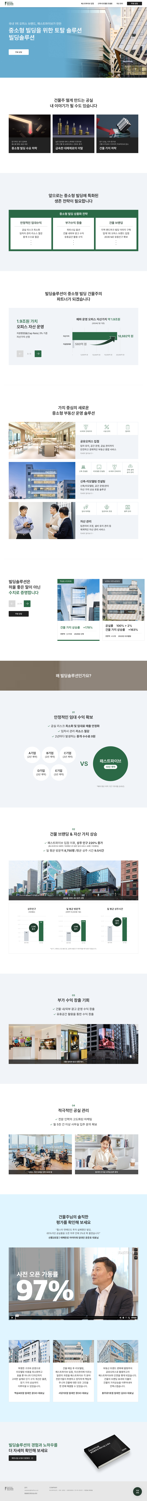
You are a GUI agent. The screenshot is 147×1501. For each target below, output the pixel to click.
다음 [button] (38, 353)
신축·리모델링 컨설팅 (105, 3)
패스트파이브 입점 (87, 3)
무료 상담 (134, 3)
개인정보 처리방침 (88, 1490)
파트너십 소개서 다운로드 (21, 1458)
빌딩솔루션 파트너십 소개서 (30, 1493)
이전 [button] (20, 353)
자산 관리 (119, 3)
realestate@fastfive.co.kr (31, 1490)
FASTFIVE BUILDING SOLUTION (9, 3)
